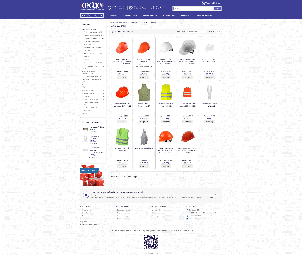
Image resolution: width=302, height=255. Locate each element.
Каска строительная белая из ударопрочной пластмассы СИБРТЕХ (187, 61)
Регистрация (160, 7)
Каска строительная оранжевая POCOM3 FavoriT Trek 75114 (165, 150)
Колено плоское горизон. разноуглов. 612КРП (97, 150)
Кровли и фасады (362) (90, 99)
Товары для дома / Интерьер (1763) (89, 72)
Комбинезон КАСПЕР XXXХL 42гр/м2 (209, 105)
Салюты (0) (86, 111)
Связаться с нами (123, 210)
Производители (149, 231)
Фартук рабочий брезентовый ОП (144, 105)
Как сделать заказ (169, 15)
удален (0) (85, 114)
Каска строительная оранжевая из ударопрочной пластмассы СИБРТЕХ (144, 62)
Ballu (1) (86, 56)
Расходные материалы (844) (94, 35)
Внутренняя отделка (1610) (92, 77)
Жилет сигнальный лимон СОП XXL (166, 105)
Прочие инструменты (137, 22)
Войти (158, 9)
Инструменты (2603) (89, 29)
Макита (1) (88, 60)
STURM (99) (88, 44)
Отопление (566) (88, 90)
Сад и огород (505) (88, 93)
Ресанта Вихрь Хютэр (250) (93, 41)
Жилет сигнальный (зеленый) (122, 149)
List (112, 32)
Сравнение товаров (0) (126, 31)
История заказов (158, 213)
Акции (119, 219)
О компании (114, 15)
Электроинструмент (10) (93, 53)
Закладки (155, 216)
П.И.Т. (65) (87, 50)
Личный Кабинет (158, 210)
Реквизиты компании (125, 213)
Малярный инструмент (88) (94, 47)
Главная (113, 22)
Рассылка (155, 219)
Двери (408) (86, 96)
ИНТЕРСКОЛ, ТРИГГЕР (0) (93, 63)
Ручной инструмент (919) (93, 32)
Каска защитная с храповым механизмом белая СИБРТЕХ (166, 61)
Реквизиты (137, 231)
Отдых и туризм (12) (89, 107)
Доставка (185, 15)
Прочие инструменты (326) (94, 38)
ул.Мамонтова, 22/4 (119, 7)
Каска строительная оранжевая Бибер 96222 (122, 105)
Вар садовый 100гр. (97, 127)
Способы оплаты (130, 15)
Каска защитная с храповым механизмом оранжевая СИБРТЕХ (122, 61)
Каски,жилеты (151, 22)
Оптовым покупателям (203, 15)
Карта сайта (175, 231)
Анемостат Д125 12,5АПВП (95, 137)
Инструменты (122, 22)
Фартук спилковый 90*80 (144, 148)
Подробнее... (215, 197)
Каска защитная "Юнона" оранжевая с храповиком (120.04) (187, 150)
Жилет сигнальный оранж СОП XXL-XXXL (187, 105)
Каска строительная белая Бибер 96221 (209, 60)
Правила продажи (149, 15)
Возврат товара (162, 231)
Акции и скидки (139, 7)
